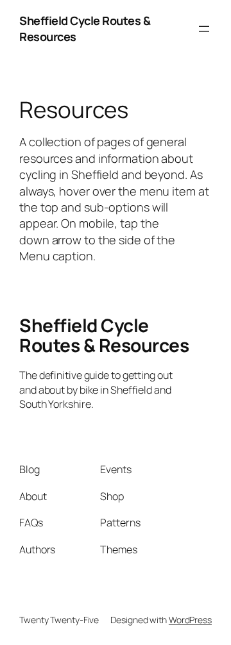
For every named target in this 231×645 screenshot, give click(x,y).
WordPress (190, 620)
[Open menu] (204, 29)
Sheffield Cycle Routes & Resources (104, 335)
